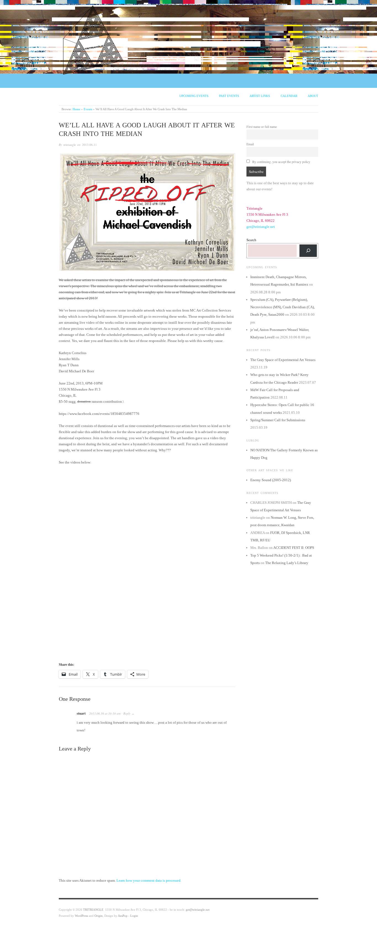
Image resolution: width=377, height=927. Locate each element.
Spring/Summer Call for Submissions (277, 420)
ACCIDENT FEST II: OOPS (293, 548)
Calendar (289, 96)
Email (250, 144)
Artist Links (259, 96)
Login (134, 915)
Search (251, 239)
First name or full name (261, 127)
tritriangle (69, 145)
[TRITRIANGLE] (93, 39)
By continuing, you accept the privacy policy (280, 162)
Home (76, 109)
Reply (127, 713)
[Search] (308, 250)
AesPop (123, 915)
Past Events (229, 96)
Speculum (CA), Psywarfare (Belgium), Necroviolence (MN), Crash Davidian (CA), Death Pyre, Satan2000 (282, 307)
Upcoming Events (193, 96)
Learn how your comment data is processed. (148, 880)
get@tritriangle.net (260, 227)
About (313, 96)
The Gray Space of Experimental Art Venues (282, 360)
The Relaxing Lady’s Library (286, 563)
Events (88, 109)
